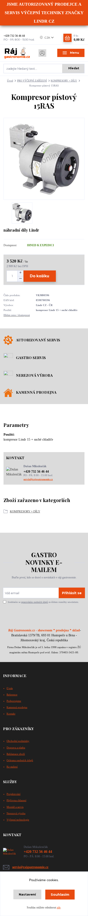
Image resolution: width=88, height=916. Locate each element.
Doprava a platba (16, 747)
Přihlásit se (72, 593)
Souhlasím (60, 894)
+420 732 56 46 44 (14, 35)
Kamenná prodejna (17, 707)
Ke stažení (12, 766)
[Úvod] (17, 53)
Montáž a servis (15, 807)
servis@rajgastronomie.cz (38, 479)
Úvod (10, 80)
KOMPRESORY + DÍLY (64, 80)
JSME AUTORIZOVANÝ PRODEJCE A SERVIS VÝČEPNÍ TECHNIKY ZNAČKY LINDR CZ (44, 13)
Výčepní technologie (18, 819)
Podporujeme (14, 700)
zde (59, 907)
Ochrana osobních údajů (20, 760)
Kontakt (11, 713)
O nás (10, 688)
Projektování (13, 794)
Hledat (73, 68)
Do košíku (39, 276)
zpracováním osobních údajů (34, 602)
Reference (12, 694)
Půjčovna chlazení (16, 800)
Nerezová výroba (16, 813)
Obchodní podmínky (18, 741)
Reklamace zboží (16, 753)
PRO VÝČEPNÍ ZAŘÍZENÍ (32, 80)
